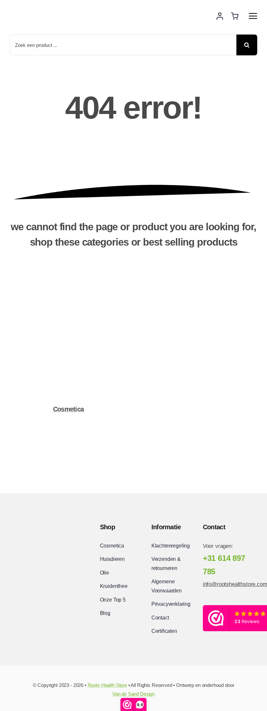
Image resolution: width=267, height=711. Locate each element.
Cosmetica (68, 409)
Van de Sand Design (133, 694)
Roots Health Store (107, 685)
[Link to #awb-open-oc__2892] (253, 16)
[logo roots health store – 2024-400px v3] (45, 9)
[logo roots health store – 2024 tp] (42, 522)
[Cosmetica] (68, 279)
